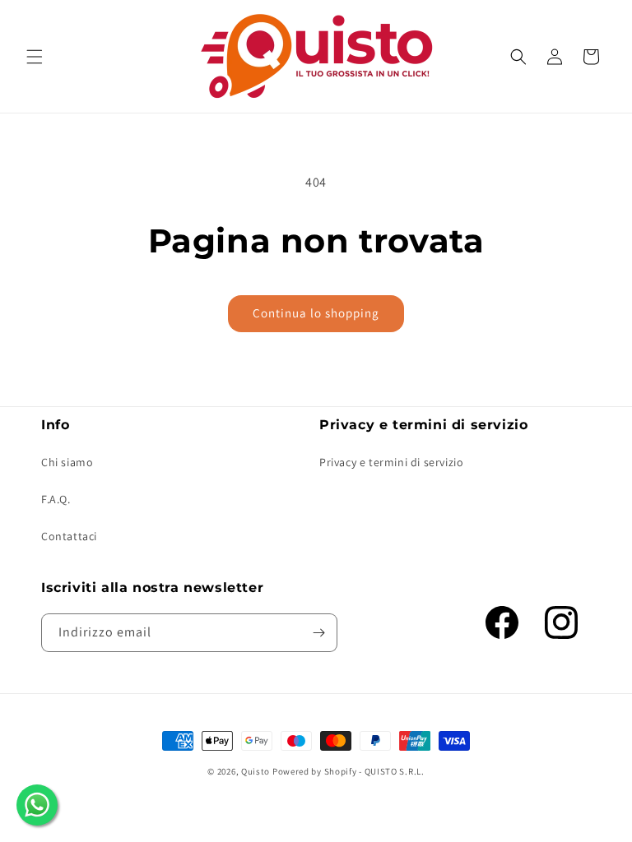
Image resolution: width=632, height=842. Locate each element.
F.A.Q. (56, 499)
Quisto (255, 771)
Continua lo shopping (316, 313)
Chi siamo (67, 462)
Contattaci (69, 536)
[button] (34, 57)
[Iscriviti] (318, 632)
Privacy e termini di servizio (391, 462)
